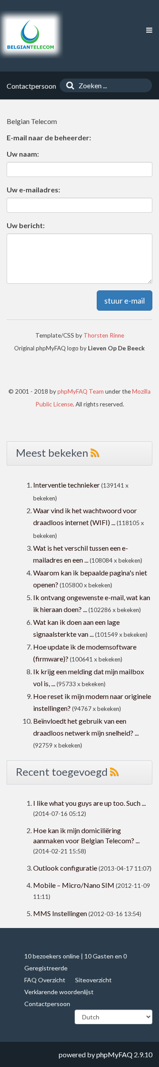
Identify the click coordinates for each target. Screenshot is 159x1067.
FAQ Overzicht (44, 980)
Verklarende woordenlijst (59, 992)
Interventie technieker (66, 485)
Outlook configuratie (65, 868)
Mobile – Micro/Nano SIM (73, 885)
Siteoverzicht (93, 980)
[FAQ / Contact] (30, 34)
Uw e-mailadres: (33, 189)
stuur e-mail (124, 300)
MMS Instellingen (60, 913)
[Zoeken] (68, 85)
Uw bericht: (26, 225)
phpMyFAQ (114, 1054)
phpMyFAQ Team (80, 391)
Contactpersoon (47, 1003)
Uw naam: (23, 154)
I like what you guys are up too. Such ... (89, 803)
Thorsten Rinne (103, 335)
